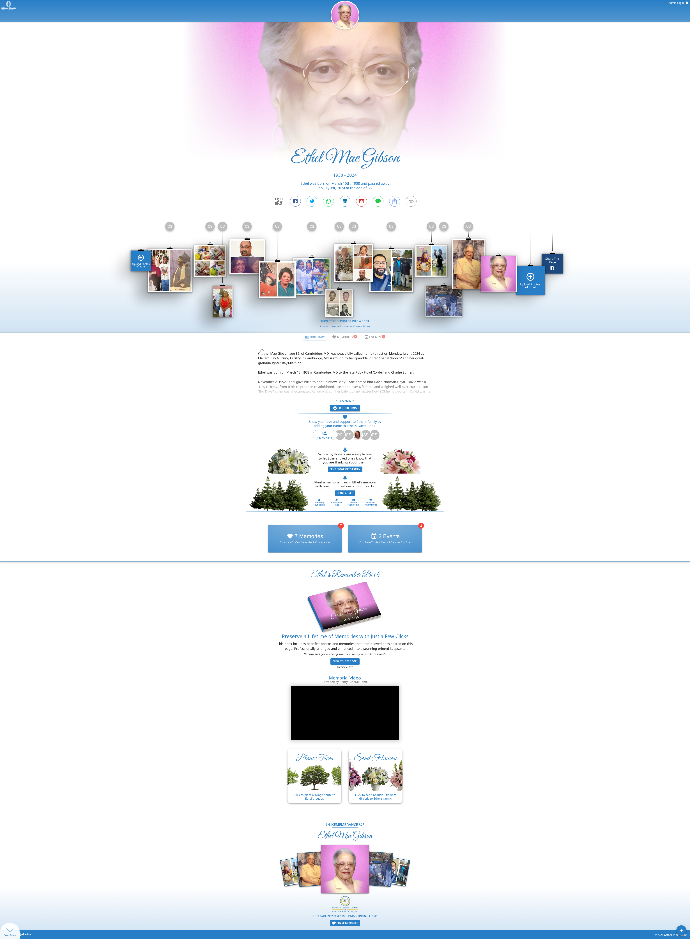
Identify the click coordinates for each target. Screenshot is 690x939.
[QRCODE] (278, 201)
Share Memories (347, 923)
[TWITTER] (312, 201)
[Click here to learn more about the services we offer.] (345, 904)
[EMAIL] (361, 201)
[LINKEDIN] (345, 201)
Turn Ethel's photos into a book (345, 321)
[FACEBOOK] (295, 201)
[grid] (345, 276)
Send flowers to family (345, 469)
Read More (345, 401)
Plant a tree (345, 493)
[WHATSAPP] (328, 201)
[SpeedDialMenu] (681, 930)
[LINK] (411, 201)
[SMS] (378, 201)
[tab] (314, 336)
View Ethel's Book (345, 661)
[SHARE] (394, 201)
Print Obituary (347, 408)
